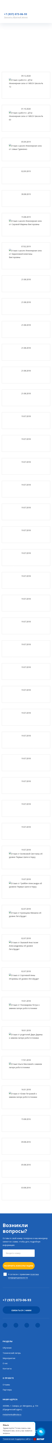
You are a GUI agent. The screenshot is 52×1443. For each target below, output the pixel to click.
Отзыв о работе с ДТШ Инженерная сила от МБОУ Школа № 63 (26, 134)
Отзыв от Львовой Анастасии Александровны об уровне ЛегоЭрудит (26, 964)
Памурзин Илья (26, 543)
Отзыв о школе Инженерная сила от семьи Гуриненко (26, 163)
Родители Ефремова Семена (26, 566)
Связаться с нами (21, 1310)
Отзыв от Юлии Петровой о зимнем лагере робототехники (26, 1111)
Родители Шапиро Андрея (26, 817)
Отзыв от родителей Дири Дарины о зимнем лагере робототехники (26, 1052)
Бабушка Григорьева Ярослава (26, 657)
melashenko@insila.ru (12, 1414)
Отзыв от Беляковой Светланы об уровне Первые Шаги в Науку (26, 871)
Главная (15, 57)
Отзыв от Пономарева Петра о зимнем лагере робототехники (26, 1023)
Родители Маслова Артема (26, 475)
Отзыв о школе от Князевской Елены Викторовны (26, 209)
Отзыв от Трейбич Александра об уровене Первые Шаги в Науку (26, 901)
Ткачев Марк (26, 703)
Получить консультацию (18, 1265)
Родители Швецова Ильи (26, 384)
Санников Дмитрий (26, 452)
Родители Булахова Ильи (26, 612)
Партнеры (7, 1389)
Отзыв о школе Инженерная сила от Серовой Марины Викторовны (26, 239)
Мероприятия (9, 1358)
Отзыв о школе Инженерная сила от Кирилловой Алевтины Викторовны (26, 272)
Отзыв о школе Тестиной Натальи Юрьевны (26, 184)
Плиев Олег (26, 521)
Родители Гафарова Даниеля (26, 840)
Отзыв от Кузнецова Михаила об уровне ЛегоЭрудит (26, 931)
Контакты (7, 1368)
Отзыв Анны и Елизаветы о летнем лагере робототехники (26, 1203)
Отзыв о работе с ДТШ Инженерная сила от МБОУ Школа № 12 (26, 101)
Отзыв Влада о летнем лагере (26, 1178)
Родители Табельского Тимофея (26, 749)
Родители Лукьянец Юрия (26, 407)
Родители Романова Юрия (26, 680)
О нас (26, 57)
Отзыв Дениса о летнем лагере (26, 1155)
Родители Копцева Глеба (26, 293)
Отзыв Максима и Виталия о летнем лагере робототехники (26, 1134)
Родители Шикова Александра (26, 498)
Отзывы (6, 1384)
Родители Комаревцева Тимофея (26, 361)
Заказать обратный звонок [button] (16, 17)
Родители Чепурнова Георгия (26, 338)
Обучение (7, 1347)
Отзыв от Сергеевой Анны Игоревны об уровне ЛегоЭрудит (26, 993)
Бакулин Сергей (26, 429)
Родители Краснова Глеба (26, 794)
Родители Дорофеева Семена (26, 315)
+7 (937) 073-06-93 (15, 14)
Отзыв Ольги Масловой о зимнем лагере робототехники (26, 1082)
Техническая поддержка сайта (16, 1439)
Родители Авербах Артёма (26, 726)
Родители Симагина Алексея (26, 772)
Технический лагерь (12, 1353)
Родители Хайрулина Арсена (26, 635)
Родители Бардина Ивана (26, 589)
